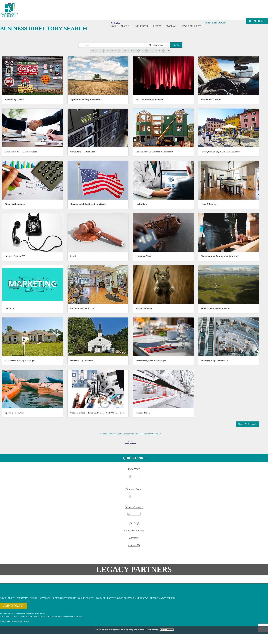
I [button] (118, 51)
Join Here (257, 21)
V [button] (153, 51)
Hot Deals (135, 434)
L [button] (125, 51)
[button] (247, 424)
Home (113, 26)
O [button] (134, 51)
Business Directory (107, 434)
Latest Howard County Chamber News (127, 598)
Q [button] (139, 51)
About (11, 598)
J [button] (120, 51)
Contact (100, 598)
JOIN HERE (134, 469)
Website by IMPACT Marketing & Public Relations (14, 621)
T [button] (147, 51)
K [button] (123, 51)
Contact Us (156, 434)
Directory (134, 537)
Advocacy (45, 598)
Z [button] (164, 51)
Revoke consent (166, 630)
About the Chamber (134, 530)
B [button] (99, 51)
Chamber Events (134, 489)
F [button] (110, 51)
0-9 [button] (92, 51)
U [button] (150, 51)
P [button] (137, 51)
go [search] (177, 45)
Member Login (215, 22)
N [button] (131, 51)
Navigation (115, 23)
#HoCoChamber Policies (162, 598)
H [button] (115, 51)
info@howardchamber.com (65, 616)
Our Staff (134, 523)
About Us (126, 26)
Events (157, 26)
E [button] (107, 51)
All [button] (169, 51)
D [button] (105, 51)
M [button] (128, 51)
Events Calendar (123, 434)
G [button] (112, 51)
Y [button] (162, 51)
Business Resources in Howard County (73, 598)
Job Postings (146, 434)
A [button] (96, 51)
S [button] (145, 51)
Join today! (13, 605)
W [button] (156, 51)
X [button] (159, 51)
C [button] (102, 51)
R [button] (142, 51)
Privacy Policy (78, 616)
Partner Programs (134, 507)
